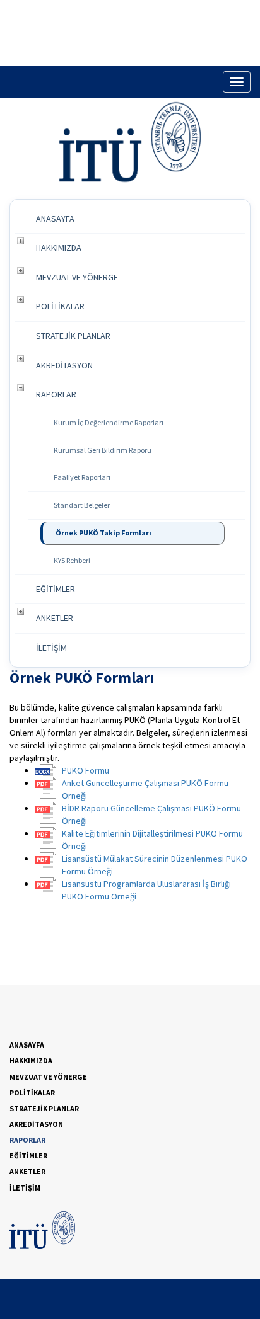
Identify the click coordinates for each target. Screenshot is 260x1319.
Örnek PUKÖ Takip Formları (103, 532)
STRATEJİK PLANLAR (73, 335)
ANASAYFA (55, 218)
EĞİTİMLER (55, 589)
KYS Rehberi (72, 560)
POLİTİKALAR (60, 306)
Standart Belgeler (82, 505)
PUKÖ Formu (85, 770)
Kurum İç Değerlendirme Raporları (108, 422)
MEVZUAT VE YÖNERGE (77, 277)
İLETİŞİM (51, 647)
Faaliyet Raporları (82, 477)
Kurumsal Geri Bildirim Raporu (102, 450)
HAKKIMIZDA (58, 247)
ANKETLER (54, 618)
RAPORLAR (56, 394)
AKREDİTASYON (64, 365)
